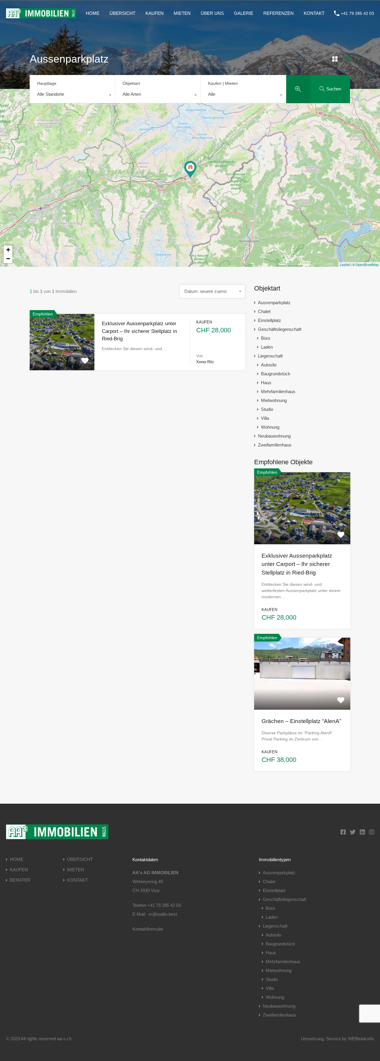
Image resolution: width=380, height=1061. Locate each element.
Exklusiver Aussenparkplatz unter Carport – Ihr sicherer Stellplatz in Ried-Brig (139, 331)
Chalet (264, 311)
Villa (265, 418)
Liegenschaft (270, 355)
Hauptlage (46, 83)
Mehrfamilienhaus (278, 391)
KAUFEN (154, 13)
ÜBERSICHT (122, 13)
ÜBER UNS (212, 13)
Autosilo (268, 364)
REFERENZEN (278, 13)
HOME (92, 13)
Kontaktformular (147, 928)
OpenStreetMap (367, 264)
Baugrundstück (275, 373)
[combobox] (72, 96)
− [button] (8, 258)
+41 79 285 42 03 (357, 13)
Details (62, 359)
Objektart (131, 83)
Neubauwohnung (274, 435)
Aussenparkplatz (274, 302)
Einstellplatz (269, 320)
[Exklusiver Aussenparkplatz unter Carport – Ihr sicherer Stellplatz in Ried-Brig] (190, 169)
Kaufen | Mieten (223, 83)
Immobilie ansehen (302, 529)
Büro (265, 338)
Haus (266, 382)
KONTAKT (314, 13)
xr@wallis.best (162, 914)
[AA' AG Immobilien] (41, 15)
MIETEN (182, 13)
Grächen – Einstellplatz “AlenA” (301, 721)
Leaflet (345, 264)
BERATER (20, 880)
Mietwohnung (274, 400)
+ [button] (8, 249)
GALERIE (243, 13)
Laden (267, 347)
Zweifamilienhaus (275, 444)
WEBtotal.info (361, 1038)
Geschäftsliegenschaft (279, 329)
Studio (267, 409)
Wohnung (270, 427)
